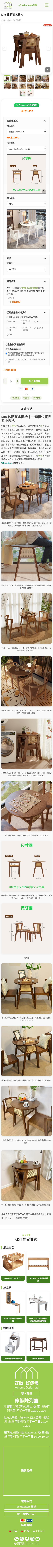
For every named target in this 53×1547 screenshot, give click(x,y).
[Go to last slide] (4, 48)
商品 (9, 20)
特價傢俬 (17, 20)
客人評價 (26, 1393)
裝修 (14, 426)
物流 (36, 1543)
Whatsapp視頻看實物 (28, 105)
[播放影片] (47, 69)
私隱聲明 (26, 1525)
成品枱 (26, 398)
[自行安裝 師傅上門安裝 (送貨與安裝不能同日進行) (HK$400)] (26, 269)
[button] (26, 121)
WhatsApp (6, 463)
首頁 (3, 20)
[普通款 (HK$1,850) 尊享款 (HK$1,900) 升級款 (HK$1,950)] (26, 131)
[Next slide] (48, 48)
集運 (28, 1543)
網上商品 (16, 398)
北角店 (29, 288)
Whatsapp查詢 (30, 5)
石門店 (23, 288)
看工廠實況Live (26, 1514)
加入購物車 (34, 381)
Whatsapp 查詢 (26, 1506)
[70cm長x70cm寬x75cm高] (26, 148)
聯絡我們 (26, 1470)
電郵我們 (26, 1501)
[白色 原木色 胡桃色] (26, 203)
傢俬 (40, 456)
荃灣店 (35, 288)
